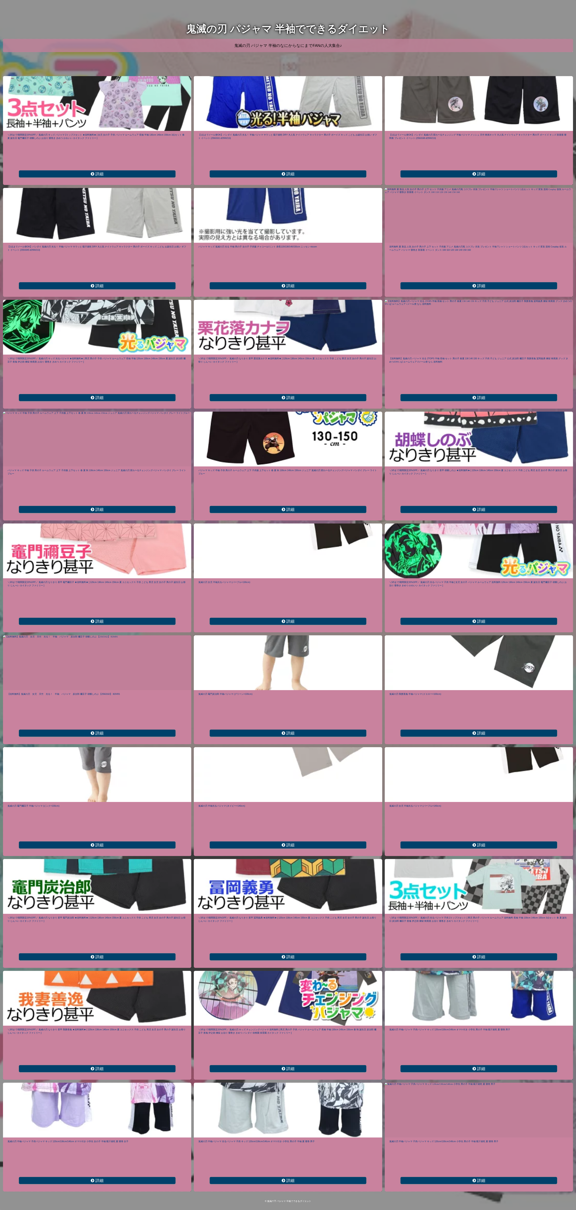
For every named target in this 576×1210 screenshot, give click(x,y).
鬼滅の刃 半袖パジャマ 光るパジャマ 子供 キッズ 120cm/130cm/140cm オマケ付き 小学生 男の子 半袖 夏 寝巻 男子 (256, 1141)
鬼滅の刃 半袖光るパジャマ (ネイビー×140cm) (221, 806)
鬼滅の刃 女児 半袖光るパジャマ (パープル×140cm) (415, 806)
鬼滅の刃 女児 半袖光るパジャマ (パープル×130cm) (224, 582)
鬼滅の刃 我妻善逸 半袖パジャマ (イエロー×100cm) (415, 694)
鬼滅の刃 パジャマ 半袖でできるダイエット (288, 28)
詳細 (99, 174)
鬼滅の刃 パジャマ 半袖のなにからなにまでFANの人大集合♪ (288, 45)
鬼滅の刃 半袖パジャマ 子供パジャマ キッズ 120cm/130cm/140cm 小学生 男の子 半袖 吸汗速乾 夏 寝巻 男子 (443, 1141)
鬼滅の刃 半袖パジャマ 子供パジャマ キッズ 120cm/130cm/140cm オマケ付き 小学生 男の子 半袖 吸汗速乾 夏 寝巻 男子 (449, 1029)
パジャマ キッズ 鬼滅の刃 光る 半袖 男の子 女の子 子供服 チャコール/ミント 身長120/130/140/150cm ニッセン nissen (257, 246)
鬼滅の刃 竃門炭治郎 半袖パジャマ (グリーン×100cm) (225, 694)
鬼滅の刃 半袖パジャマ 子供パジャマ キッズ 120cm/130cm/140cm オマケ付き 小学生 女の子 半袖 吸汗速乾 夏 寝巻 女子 (68, 1141)
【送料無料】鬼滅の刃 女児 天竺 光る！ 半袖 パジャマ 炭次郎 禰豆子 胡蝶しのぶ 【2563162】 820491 (64, 694)
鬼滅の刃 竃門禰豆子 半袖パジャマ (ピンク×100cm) (33, 806)
